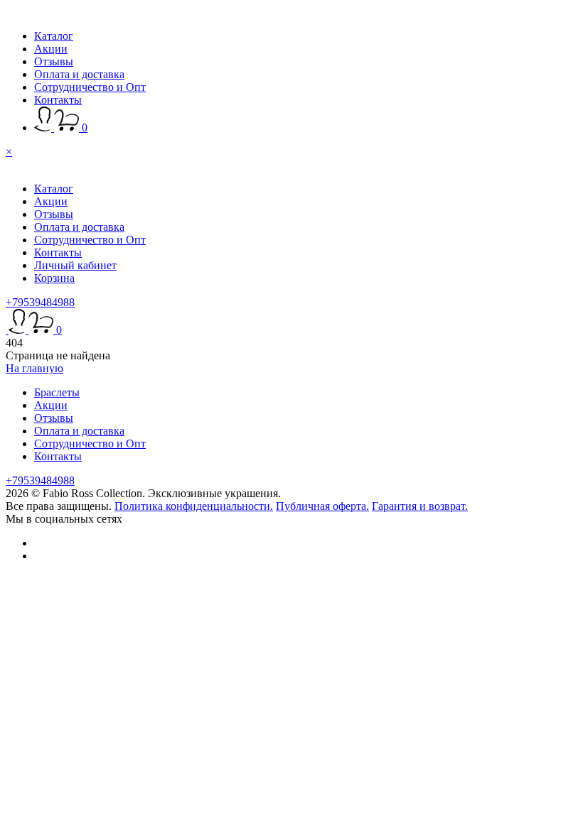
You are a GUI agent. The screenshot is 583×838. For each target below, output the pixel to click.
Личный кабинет (75, 265)
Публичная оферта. (322, 506)
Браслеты (57, 392)
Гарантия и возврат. (420, 506)
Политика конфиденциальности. (193, 506)
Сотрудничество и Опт (90, 87)
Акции (51, 49)
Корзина (54, 278)
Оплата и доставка (79, 74)
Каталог (53, 36)
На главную (34, 368)
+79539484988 (40, 302)
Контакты (58, 100)
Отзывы (53, 61)
